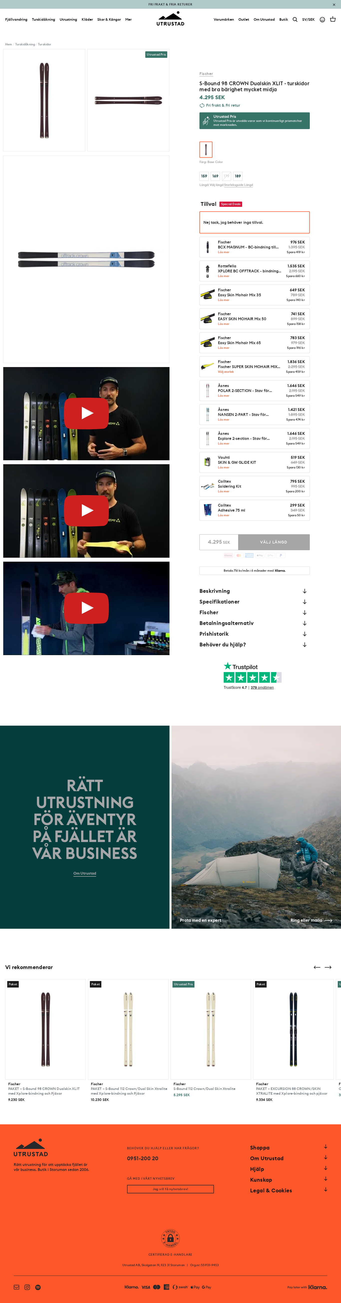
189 (238, 176)
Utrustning (68, 19)
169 (215, 176)
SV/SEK (308, 19)
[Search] (295, 19)
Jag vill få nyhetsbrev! (170, 1189)
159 (204, 176)
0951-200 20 (142, 1158)
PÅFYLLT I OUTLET (170, 8)
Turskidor (44, 44)
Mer (128, 19)
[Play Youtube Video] (86, 413)
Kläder (87, 19)
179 (226, 176)
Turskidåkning (43, 19)
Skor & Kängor (109, 19)
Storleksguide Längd (238, 185)
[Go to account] (322, 19)
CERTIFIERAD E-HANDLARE (171, 1255)
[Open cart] (333, 19)
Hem (8, 44)
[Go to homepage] (170, 18)
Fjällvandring (16, 19)
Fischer (206, 73)
